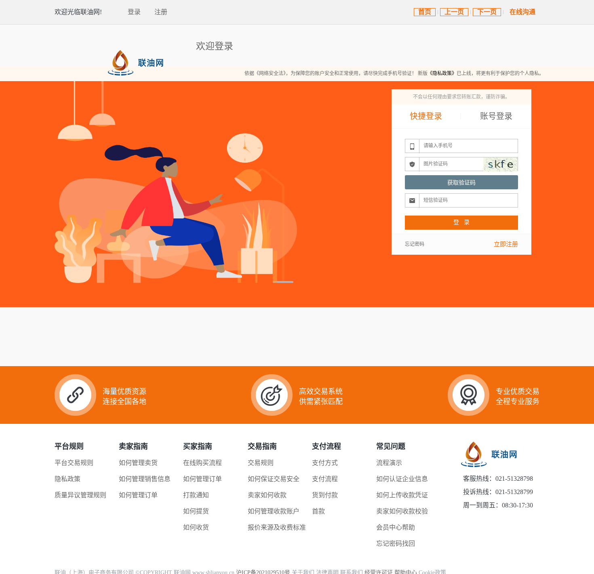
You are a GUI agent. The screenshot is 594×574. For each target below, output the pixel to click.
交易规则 (261, 462)
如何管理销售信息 (145, 479)
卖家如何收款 (267, 495)
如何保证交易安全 (273, 479)
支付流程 (325, 479)
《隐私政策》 (442, 73)
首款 (318, 511)
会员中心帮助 (395, 527)
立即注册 (506, 244)
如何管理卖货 (138, 462)
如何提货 (196, 511)
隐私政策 (67, 479)
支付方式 (325, 462)
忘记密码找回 (395, 543)
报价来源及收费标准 (277, 527)
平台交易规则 (74, 462)
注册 (160, 11)
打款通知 (196, 495)
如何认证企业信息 (402, 479)
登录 (134, 11)
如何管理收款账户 (273, 511)
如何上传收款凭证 (402, 495)
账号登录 (496, 116)
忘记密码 (414, 244)
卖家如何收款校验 (402, 511)
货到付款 (325, 495)
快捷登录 (426, 116)
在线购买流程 (202, 462)
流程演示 (389, 462)
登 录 (461, 222)
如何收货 (196, 527)
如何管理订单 (138, 495)
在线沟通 (522, 11)
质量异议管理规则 (80, 495)
